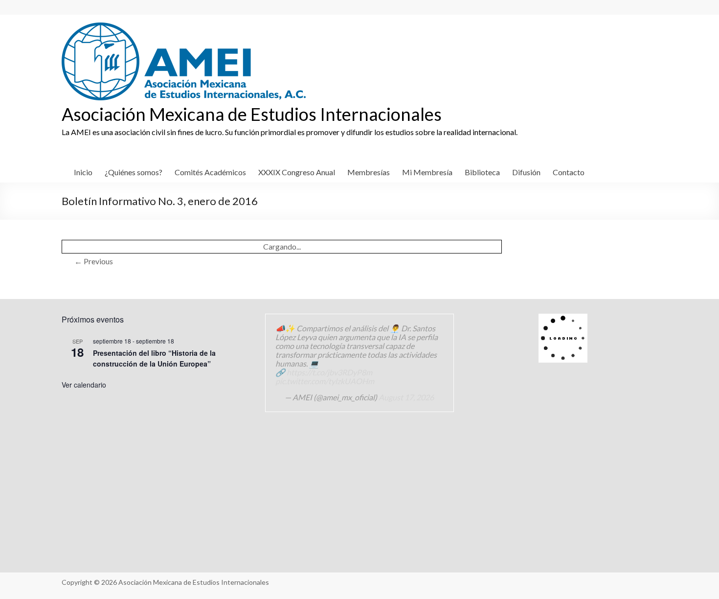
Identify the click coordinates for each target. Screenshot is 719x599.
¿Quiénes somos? (133, 172)
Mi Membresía (427, 172)
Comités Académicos (210, 172)
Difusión (526, 172)
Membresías (368, 172)
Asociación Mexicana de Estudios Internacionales (252, 114)
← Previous (93, 261)
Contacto (568, 172)
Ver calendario (84, 385)
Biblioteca (482, 172)
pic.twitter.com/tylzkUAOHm (324, 381)
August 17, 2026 (406, 397)
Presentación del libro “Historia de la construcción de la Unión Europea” (154, 358)
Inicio (83, 172)
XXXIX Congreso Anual (296, 172)
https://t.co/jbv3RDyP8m (329, 372)
